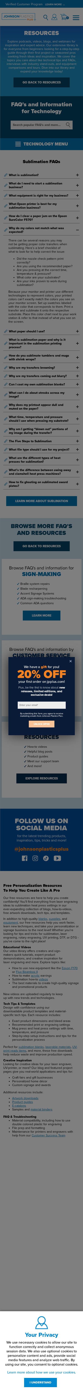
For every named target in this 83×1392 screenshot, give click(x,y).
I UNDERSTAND (40, 1382)
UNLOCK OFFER (42, 724)
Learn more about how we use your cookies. (41, 1372)
